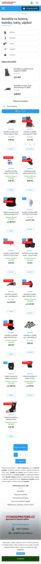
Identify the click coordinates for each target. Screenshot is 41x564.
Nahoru (21, 461)
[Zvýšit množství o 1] (34, 144)
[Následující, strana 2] (20, 455)
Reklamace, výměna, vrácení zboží (21, 504)
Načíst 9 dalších (20, 447)
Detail (11, 149)
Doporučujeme (12, 106)
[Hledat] (37, 3)
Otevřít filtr (22, 111)
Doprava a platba (20, 494)
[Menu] (3, 8)
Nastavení (20, 553)
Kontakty (20, 491)
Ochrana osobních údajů (20, 501)
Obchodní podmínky (20, 498)
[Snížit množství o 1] (25, 144)
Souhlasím (20, 559)
